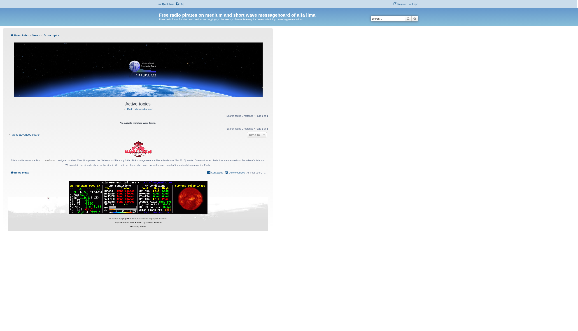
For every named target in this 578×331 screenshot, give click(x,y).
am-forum (50, 160)
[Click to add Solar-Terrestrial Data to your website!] (138, 197)
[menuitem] (179, 4)
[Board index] (161, 10)
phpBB (126, 218)
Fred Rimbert (155, 222)
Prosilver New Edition (131, 222)
